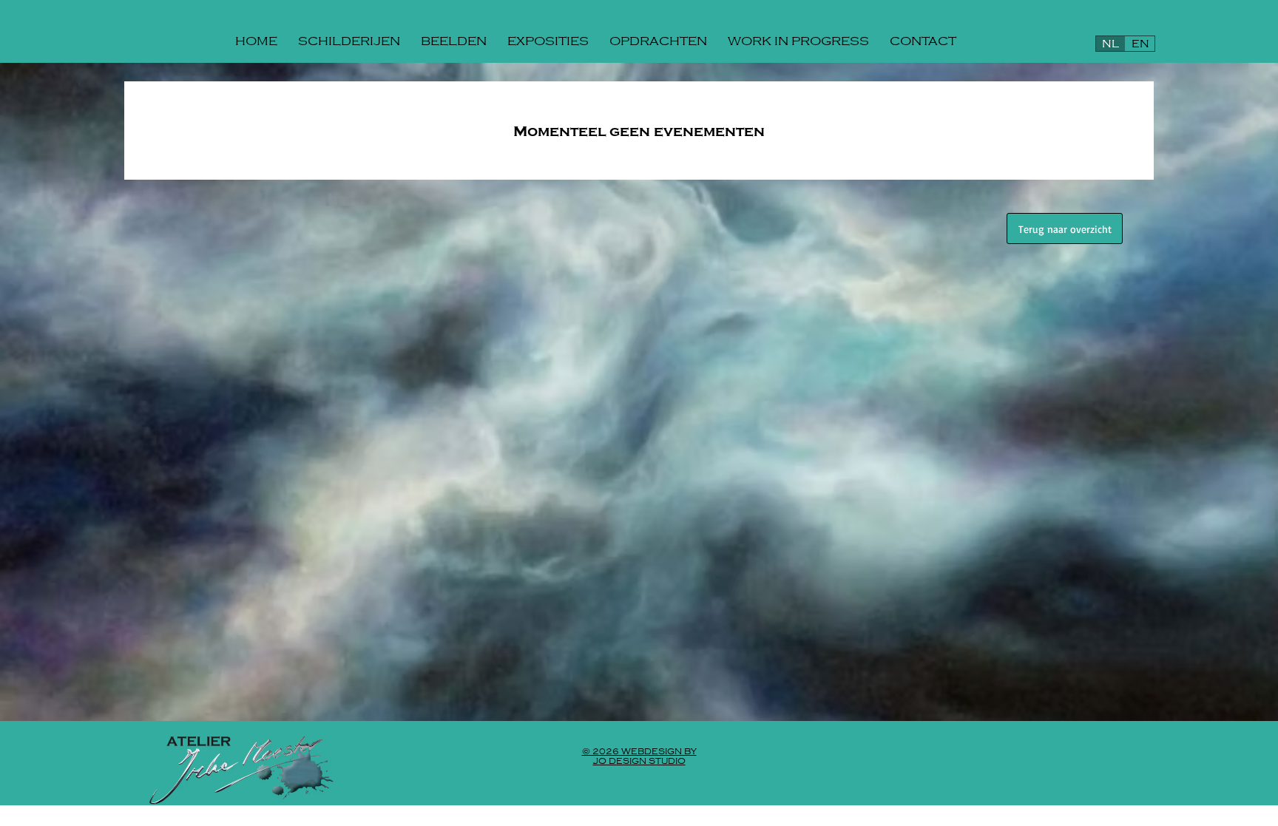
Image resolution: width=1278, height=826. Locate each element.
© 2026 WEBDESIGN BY (639, 751)
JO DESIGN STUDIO (639, 761)
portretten (1018, 758)
